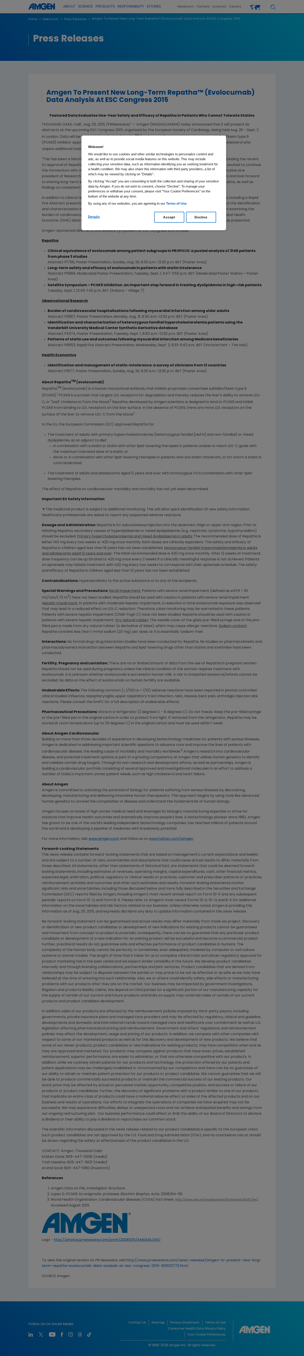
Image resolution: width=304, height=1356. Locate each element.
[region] (153, 183)
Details (94, 217)
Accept (169, 217)
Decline (201, 217)
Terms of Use (176, 203)
